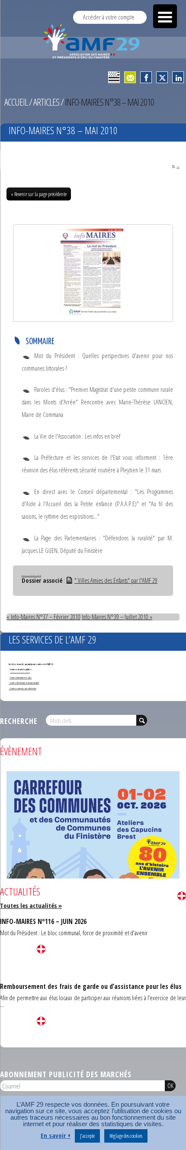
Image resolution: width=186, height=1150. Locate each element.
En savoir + (56, 1135)
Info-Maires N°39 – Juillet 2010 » (117, 617)
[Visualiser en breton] (114, 77)
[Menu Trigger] (165, 16)
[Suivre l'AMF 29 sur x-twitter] (162, 77)
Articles (46, 102)
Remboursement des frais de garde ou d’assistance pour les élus (91, 986)
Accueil (16, 102)
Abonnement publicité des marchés (65, 1074)
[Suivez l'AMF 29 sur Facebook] (146, 77)
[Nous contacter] (130, 77)
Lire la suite (181, 896)
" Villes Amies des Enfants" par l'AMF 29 (115, 580)
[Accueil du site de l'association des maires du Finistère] (93, 41)
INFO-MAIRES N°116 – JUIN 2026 (43, 921)
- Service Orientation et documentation (24, 683)
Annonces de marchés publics (20, 672)
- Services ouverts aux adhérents (22, 688)
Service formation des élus (21, 677)
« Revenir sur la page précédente (39, 194)
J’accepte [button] (87, 1136)
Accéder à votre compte (109, 17)
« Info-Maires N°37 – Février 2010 (43, 617)
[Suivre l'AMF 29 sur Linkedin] (178, 77)
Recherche (18, 721)
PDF (178, 166)
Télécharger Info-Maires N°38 (31, 575)
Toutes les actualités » (31, 905)
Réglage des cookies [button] (125, 1136)
